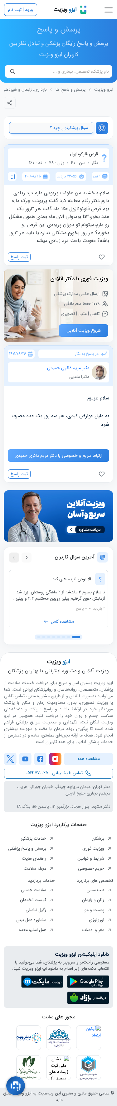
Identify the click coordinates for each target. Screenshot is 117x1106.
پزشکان (98, 838)
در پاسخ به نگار (87, 354)
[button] (76, 637)
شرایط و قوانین (91, 858)
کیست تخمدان (33, 899)
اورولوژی (97, 919)
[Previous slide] (27, 558)
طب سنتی (95, 889)
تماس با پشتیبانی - (54, 773)
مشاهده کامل (62, 621)
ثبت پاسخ (19, 257)
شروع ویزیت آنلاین (83, 330)
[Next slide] (14, 558)
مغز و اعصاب (93, 929)
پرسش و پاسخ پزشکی (27, 848)
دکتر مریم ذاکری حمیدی (68, 368)
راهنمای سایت (34, 858)
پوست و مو (95, 909)
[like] (103, 257)
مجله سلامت (35, 868)
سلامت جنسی (34, 889)
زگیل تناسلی (36, 909)
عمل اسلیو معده (33, 929)
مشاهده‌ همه (88, 758)
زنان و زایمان (93, 899)
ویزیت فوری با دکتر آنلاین (79, 278)
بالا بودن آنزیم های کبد (72, 579)
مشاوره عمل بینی (31, 919)
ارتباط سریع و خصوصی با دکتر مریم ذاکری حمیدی (58, 455)
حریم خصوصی (91, 868)
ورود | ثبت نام (20, 9)
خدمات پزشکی (34, 838)
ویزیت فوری (93, 848)
